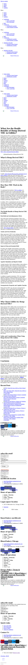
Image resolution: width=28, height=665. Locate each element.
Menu (5, 6)
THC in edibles (18, 190)
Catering (6, 7)
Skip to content (4, 1)
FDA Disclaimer (10, 22)
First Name (3, 455)
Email (2, 458)
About (5, 5)
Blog (5, 23)
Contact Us (6, 24)
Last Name (3, 456)
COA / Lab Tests (11, 20)
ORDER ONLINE (8, 43)
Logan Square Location (12, 27)
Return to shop (16, 652)
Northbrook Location (12, 26)
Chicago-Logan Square (12, 44)
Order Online (7, 74)
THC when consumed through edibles (10, 151)
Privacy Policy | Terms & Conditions (10, 570)
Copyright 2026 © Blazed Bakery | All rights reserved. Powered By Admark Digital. (14, 575)
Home (5, 3)
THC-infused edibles (9, 227)
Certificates (6, 19)
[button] (14, 10)
